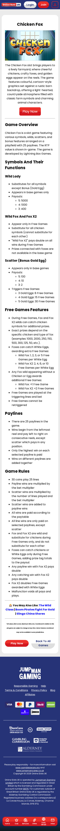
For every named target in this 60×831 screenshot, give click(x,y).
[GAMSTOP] (44, 730)
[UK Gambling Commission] (21, 740)
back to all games (43, 643)
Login (30, 5)
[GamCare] (16, 730)
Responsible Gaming (26, 686)
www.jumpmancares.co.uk (30, 770)
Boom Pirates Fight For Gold (35, 609)
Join (43, 5)
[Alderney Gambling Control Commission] (30, 749)
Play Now (17, 643)
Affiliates (30, 694)
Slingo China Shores (30, 614)
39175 (26, 788)
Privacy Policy (39, 690)
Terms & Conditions (16, 690)
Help (43, 686)
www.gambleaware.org (28, 767)
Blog (52, 690)
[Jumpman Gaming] (30, 678)
